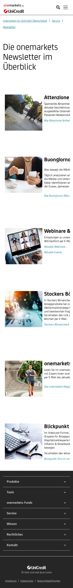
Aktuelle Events (53, 252)
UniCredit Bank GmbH (41, 572)
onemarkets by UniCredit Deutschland (25, 20)
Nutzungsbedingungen (48, 580)
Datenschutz (27, 580)
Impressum (11, 580)
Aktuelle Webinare (54, 246)
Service (56, 20)
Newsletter (9, 27)
